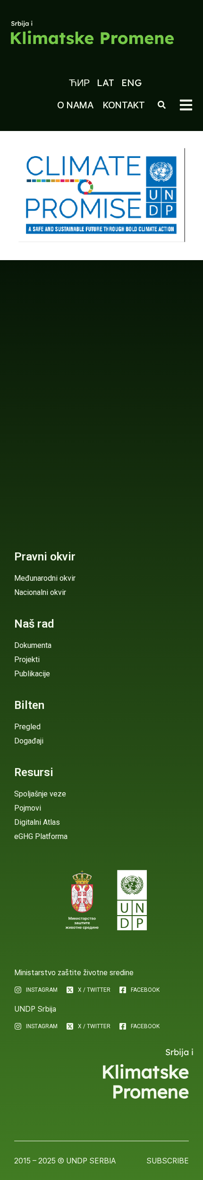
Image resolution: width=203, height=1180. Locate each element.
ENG (131, 82)
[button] (186, 105)
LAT (105, 82)
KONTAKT (124, 105)
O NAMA (75, 105)
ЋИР (79, 82)
